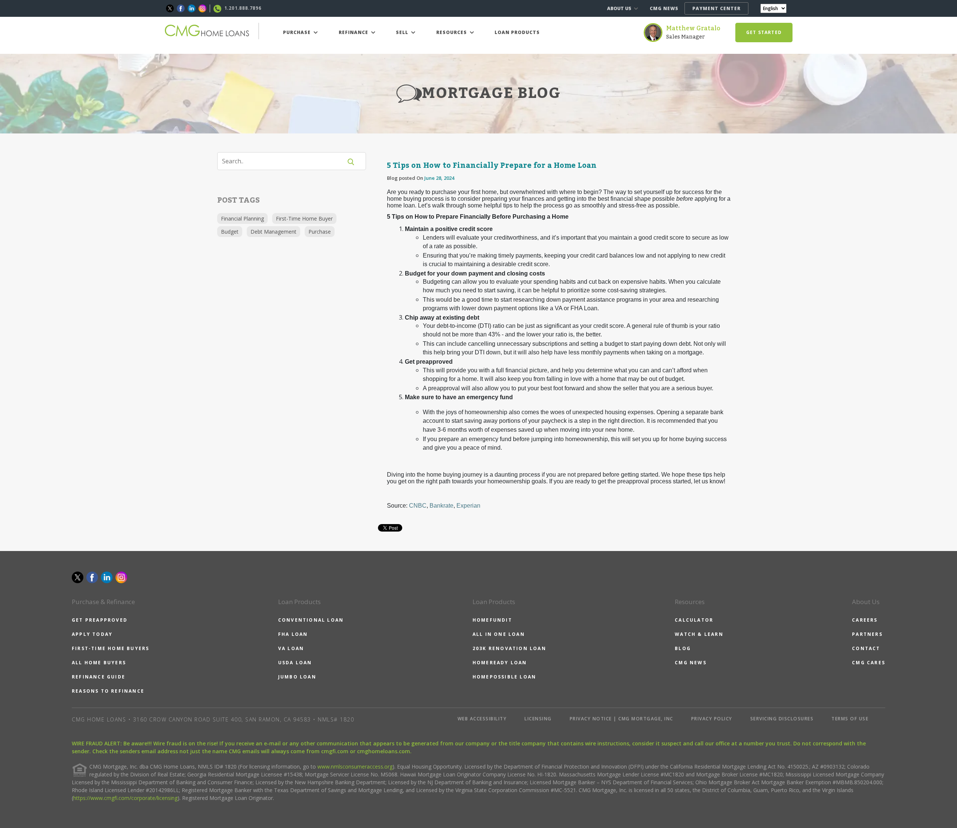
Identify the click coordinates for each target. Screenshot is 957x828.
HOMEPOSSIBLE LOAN (504, 677)
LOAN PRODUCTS (517, 32)
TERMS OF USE (849, 718)
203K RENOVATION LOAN (509, 648)
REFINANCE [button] (354, 32)
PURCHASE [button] (297, 32)
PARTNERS (867, 634)
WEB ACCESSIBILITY (482, 718)
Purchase (319, 231)
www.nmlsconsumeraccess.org (355, 766)
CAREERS (864, 620)
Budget (230, 231)
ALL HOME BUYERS (99, 662)
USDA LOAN (295, 662)
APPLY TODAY (92, 634)
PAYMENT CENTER (716, 8)
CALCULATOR (694, 620)
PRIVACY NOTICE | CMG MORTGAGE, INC (621, 718)
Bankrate (441, 505)
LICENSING (538, 718)
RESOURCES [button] (452, 32)
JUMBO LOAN (297, 677)
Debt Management (273, 231)
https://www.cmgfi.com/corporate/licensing (125, 797)
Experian (468, 505)
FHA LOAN (293, 634)
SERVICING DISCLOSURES (782, 718)
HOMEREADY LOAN (500, 662)
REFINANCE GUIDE (98, 677)
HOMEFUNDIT (492, 620)
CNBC (418, 505)
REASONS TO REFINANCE (108, 691)
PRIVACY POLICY (711, 718)
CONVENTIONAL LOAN (311, 620)
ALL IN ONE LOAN (499, 634)
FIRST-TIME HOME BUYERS (110, 648)
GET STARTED (764, 32)
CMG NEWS (664, 8)
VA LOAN (291, 648)
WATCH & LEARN (699, 634)
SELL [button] (403, 32)
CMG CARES (868, 662)
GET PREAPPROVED (99, 620)
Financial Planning (242, 218)
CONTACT (866, 648)
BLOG (683, 648)
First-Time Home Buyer (304, 218)
